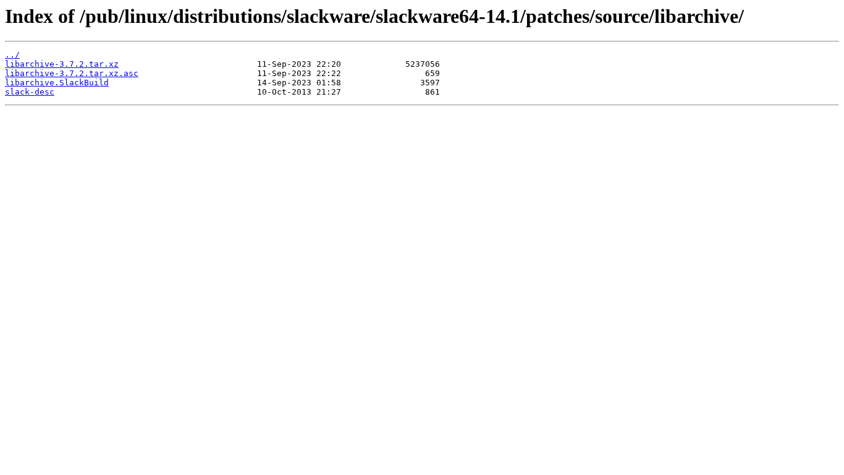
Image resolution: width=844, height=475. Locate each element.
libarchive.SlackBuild (57, 82)
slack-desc (29, 91)
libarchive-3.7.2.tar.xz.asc (71, 73)
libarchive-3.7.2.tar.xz (62, 64)
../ (12, 54)
